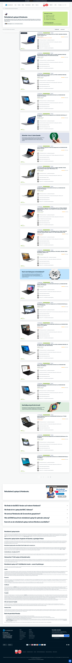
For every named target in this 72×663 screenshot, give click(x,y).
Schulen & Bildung (22, 635)
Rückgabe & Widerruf (32, 635)
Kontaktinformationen (30, 651)
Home (3, 8)
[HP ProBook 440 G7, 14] (28, 350)
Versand (35, 651)
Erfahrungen (21, 631)
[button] (60, 5)
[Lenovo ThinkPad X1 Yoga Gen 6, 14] (28, 237)
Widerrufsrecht (55, 651)
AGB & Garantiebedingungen (41, 651)
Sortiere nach (57, 29)
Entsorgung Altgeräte (22, 636)
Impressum (24, 651)
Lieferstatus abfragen (32, 636)
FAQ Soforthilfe (31, 632)
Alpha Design (42, 659)
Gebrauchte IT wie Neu (23, 632)
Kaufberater (30, 631)
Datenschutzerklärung (49, 651)
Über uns (21, 639)
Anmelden (66, 635)
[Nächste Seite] (50, 477)
